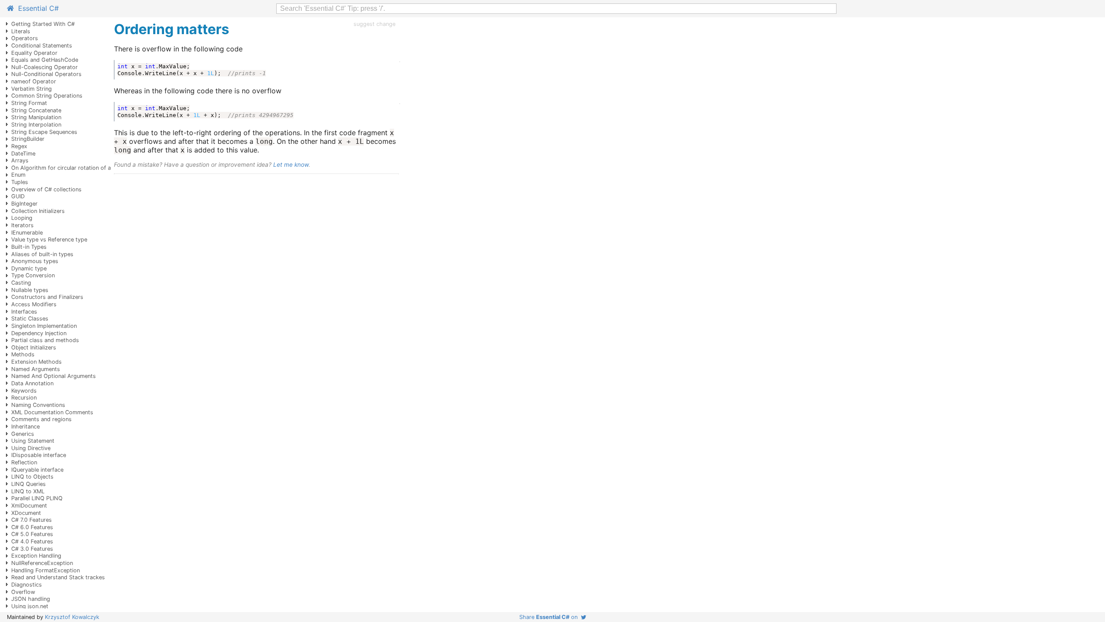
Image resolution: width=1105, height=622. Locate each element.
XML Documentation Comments (52, 412)
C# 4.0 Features (32, 541)
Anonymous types (34, 261)
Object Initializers (33, 347)
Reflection (24, 462)
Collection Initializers (38, 211)
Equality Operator (34, 53)
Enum (18, 174)
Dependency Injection (38, 333)
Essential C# (36, 8)
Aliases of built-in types (42, 254)
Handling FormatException (45, 570)
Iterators (22, 225)
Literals (20, 31)
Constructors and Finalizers (47, 297)
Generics (22, 434)
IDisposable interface (38, 455)
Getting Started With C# (43, 24)
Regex (19, 146)
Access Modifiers (34, 304)
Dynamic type (29, 268)
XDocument (26, 513)
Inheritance (25, 426)
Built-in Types (29, 247)
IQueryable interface (37, 469)
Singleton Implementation (44, 326)
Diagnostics (26, 584)
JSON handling (30, 599)
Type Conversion (33, 275)
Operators (24, 38)
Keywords (24, 390)
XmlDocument (29, 505)
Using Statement (32, 441)
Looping (21, 218)
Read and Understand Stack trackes (58, 577)
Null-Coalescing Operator (44, 67)
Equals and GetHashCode (44, 60)
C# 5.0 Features (32, 534)
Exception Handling (36, 555)
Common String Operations (46, 95)
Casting (21, 282)
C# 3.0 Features (32, 549)
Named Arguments (35, 369)
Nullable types (29, 290)
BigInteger (24, 203)
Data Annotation (32, 383)
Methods (23, 354)
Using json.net (29, 606)
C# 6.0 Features (32, 527)
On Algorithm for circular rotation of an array (70, 168)
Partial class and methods (45, 340)
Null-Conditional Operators (46, 74)
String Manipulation (36, 117)
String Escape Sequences (44, 132)
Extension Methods (36, 362)
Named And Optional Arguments (53, 376)
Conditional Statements (41, 45)
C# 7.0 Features (31, 520)
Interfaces (24, 311)
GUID (18, 196)
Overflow (23, 592)
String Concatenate (36, 110)
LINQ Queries (28, 484)
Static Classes (29, 318)
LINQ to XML (27, 491)
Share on (550, 617)
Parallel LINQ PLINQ (37, 498)
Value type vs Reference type (49, 239)
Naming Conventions (38, 405)
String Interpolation (36, 124)
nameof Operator (33, 81)
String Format (29, 103)
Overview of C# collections (46, 189)
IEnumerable (27, 232)
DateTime (23, 153)
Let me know (291, 164)
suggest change (374, 24)
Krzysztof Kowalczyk (72, 617)
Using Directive (31, 448)
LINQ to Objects (32, 476)
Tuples (19, 182)
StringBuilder (27, 139)
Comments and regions (41, 419)
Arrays (19, 160)
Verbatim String (31, 89)
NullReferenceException (42, 563)
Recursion (24, 397)
